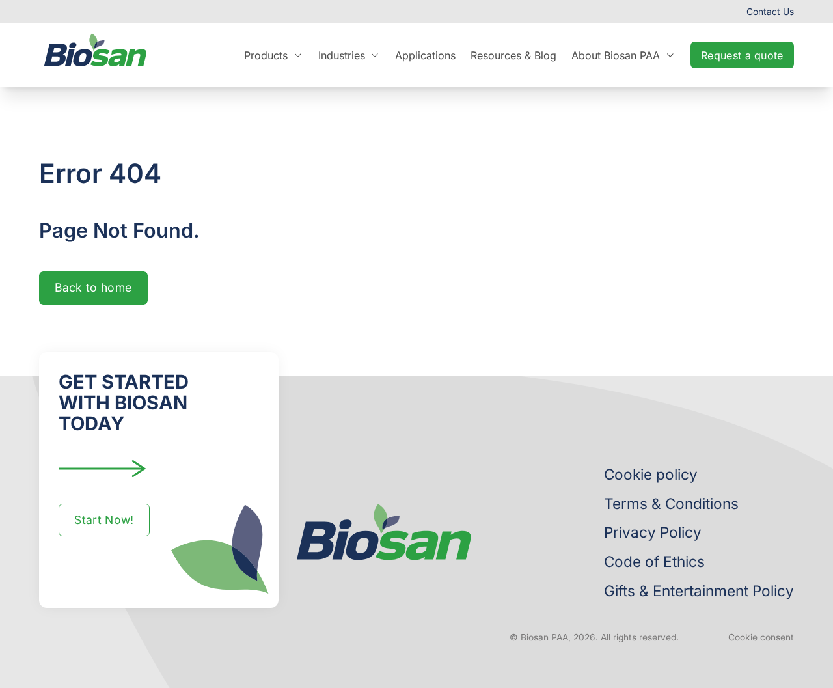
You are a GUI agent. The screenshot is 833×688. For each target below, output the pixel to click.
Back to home (93, 287)
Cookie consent (761, 637)
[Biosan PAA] (95, 55)
